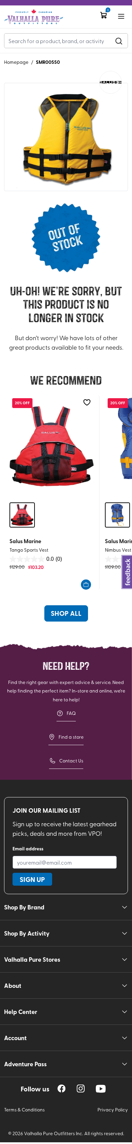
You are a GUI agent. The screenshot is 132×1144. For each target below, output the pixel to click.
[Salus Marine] (111, 82)
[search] (119, 41)
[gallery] (66, 137)
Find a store (71, 737)
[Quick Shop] (86, 584)
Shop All (66, 613)
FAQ (71, 713)
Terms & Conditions (24, 1109)
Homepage (16, 62)
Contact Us (71, 760)
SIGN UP (32, 879)
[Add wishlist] (87, 402)
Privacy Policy (112, 1109)
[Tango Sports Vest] (51, 446)
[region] (61, 1088)
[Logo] (33, 17)
